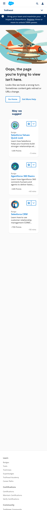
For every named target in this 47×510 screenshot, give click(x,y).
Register (31, 19)
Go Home (12, 99)
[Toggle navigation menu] (42, 10)
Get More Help (29, 99)
